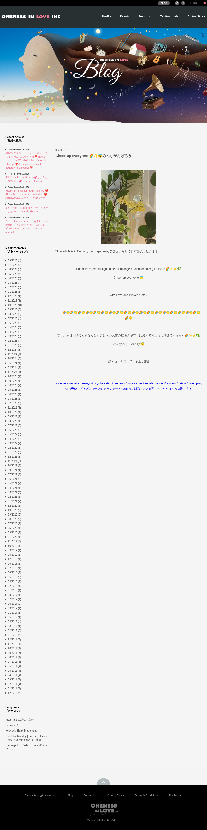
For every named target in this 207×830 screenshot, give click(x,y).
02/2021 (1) (14, 496)
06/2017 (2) (14, 603)
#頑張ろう (153, 388)
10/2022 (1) (14, 412)
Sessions (145, 16)
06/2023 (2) (14, 385)
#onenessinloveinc (67, 383)
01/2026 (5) (14, 291)
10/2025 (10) (15, 305)
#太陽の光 (138, 388)
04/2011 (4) (14, 675)
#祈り (187, 388)
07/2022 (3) (14, 425)
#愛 (180, 388)
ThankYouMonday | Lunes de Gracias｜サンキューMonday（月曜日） (27, 738)
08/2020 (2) (14, 519)
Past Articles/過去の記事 (21, 719)
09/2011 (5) (14, 652)
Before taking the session (41, 795)
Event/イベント (15, 725)
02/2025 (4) (14, 340)
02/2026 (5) (14, 287)
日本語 (193, 3)
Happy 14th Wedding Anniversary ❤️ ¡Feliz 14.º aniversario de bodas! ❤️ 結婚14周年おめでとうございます (26, 194)
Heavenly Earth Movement (22, 730)
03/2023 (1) (14, 398)
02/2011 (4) (14, 684)
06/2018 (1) (14, 572)
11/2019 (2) (14, 541)
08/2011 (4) (14, 657)
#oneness (118, 383)
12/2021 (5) (14, 456)
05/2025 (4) (14, 327)
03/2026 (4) (14, 282)
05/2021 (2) (14, 483)
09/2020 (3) (14, 514)
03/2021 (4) (14, 492)
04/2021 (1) (14, 487)
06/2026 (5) (14, 269)
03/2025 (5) (14, 336)
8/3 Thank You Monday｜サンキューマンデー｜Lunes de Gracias (26, 209)
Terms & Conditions (147, 795)
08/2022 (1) (14, 420)
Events (125, 16)
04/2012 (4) (14, 621)
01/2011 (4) (14, 688)
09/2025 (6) (14, 309)
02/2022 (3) (14, 447)
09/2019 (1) (14, 550)
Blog (70, 795)
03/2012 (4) (14, 626)
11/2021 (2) (14, 461)
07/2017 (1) (14, 599)
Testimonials (169, 16)
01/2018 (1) (14, 590)
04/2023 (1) (14, 394)
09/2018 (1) (14, 563)
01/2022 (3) (14, 452)
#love (190, 383)
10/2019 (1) (14, 545)
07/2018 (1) (14, 568)
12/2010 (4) (14, 692)
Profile (106, 16)
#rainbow (170, 383)
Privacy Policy (116, 795)
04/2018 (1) (14, 581)
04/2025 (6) (14, 331)
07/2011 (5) (14, 661)
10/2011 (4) (14, 648)
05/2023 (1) (14, 389)
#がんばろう (169, 388)
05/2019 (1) (14, 554)
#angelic (148, 383)
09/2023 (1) (14, 380)
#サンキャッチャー (105, 388)
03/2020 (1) (14, 532)
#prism (181, 383)
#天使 (73, 388)
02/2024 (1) (14, 367)
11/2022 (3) (14, 407)
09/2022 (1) (14, 416)
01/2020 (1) (14, 536)
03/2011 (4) (14, 679)
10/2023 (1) (14, 376)
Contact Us (90, 795)
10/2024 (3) (14, 358)
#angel (159, 383)
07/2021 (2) (14, 474)
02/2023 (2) (14, 403)
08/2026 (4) (14, 260)
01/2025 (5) (14, 345)
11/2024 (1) (14, 354)
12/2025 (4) (14, 296)
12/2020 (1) (14, 505)
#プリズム (85, 388)
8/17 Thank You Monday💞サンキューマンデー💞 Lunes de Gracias (26, 179)
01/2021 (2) (14, 501)
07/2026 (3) (14, 264)
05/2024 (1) (14, 363)
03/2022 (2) (14, 443)
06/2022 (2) (14, 429)
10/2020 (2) (14, 510)
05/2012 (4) (14, 617)
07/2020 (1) (14, 523)
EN (204, 3)
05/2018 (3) (14, 577)
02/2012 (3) (14, 630)
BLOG (164, 3)
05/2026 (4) (14, 273)
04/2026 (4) (14, 278)
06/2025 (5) (14, 322)
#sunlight (125, 388)
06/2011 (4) (14, 666)
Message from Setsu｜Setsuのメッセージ (26, 747)
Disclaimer (175, 795)
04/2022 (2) (14, 438)
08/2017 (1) (14, 594)
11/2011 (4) (14, 643)
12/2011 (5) (14, 639)
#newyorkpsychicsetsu (96, 383)
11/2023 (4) (14, 371)
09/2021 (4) (14, 470)
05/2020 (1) (14, 527)
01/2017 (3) (14, 612)
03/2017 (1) (14, 608)
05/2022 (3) (14, 434)
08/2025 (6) (14, 314)
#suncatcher (134, 383)
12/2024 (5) (14, 349)
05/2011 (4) (14, 670)
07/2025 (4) (14, 318)
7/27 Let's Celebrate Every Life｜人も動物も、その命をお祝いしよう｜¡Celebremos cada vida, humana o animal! (27, 227)
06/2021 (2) (14, 478)
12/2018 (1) (14, 559)
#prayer (200, 383)
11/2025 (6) (14, 300)
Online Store (196, 16)
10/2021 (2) (14, 465)
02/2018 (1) (14, 585)
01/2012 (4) (14, 634)
